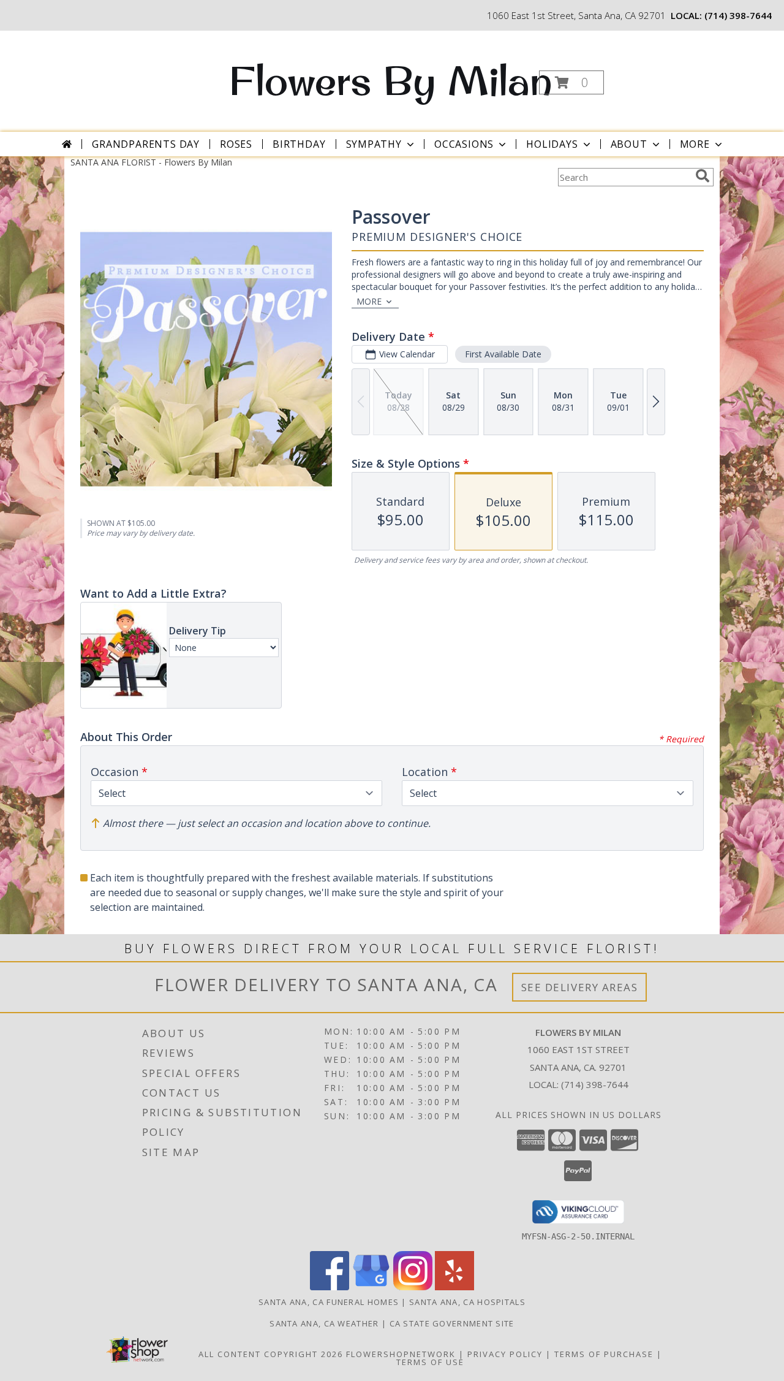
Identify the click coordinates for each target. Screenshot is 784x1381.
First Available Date (503, 354)
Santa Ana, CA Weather (324, 1323)
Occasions (464, 144)
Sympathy (374, 144)
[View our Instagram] (412, 1287)
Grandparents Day (146, 144)
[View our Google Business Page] (371, 1287)
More (695, 144)
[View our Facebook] (329, 1287)
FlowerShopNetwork (401, 1354)
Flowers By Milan (390, 80)
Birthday (299, 144)
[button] (571, 82)
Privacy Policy (505, 1354)
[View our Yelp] (454, 1287)
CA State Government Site (452, 1323)
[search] (702, 176)
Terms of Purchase (604, 1354)
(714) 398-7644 (738, 15)
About (629, 144)
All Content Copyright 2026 (270, 1354)
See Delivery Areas (579, 987)
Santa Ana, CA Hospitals (467, 1301)
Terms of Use (430, 1362)
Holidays (552, 144)
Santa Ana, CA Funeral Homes (328, 1301)
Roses (236, 144)
